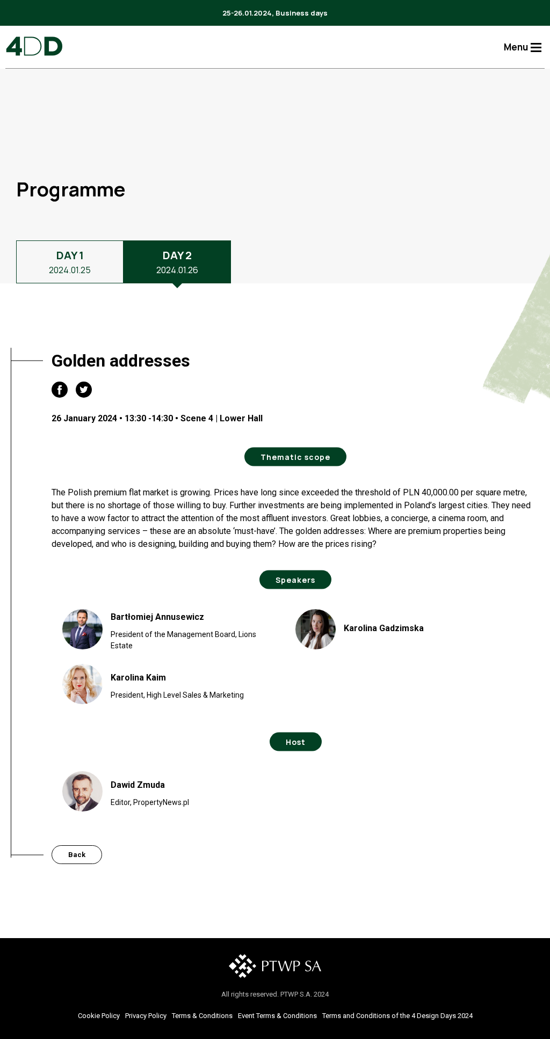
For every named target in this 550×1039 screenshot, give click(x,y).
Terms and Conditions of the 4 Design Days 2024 (397, 1016)
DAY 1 (70, 262)
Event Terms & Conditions (277, 1016)
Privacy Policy (146, 1016)
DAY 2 (177, 262)
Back (76, 855)
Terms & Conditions (202, 1016)
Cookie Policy (99, 1016)
